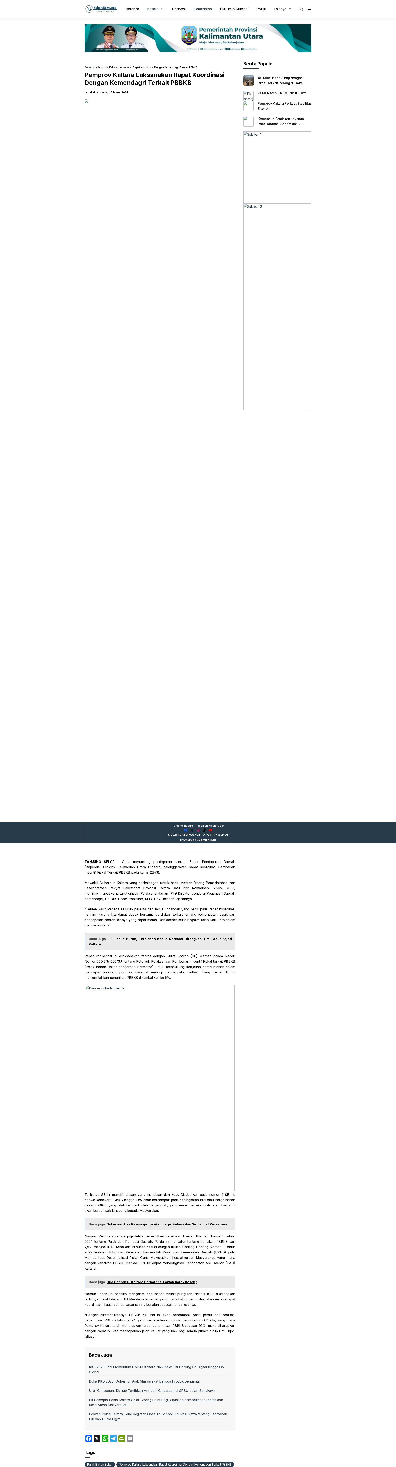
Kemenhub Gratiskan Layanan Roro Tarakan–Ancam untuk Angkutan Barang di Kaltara (281, 124)
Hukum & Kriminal (234, 9)
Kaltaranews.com (189, 834)
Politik (261, 9)
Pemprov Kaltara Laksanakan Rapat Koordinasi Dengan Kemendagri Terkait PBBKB (175, 1464)
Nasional (179, 9)
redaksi (90, 92)
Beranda (132, 9)
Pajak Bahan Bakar (100, 1464)
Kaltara (152, 9)
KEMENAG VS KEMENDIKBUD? (282, 93)
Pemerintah (203, 9)
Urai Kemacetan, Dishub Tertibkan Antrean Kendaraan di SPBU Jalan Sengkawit (152, 1390)
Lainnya (280, 9)
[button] (301, 9)
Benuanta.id (207, 839)
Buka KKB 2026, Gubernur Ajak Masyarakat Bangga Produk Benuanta (144, 1381)
